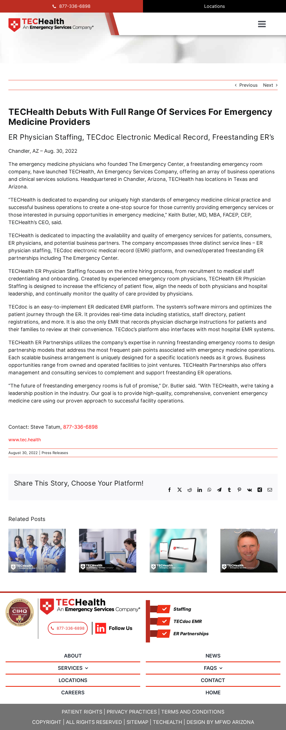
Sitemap (137, 722)
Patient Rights (82, 712)
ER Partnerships (191, 633)
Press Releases (55, 452)
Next (268, 85)
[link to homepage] (51, 25)
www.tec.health (24, 439)
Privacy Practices (132, 712)
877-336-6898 (80, 427)
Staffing (182, 609)
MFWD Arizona (234, 722)
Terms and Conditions (192, 712)
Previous (248, 85)
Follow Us (120, 628)
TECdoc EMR (187, 621)
